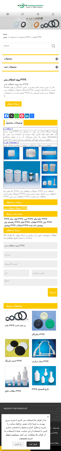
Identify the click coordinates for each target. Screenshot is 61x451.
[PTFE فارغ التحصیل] (43, 376)
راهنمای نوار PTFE (12, 222)
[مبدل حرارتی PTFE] (43, 348)
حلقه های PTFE (40, 219)
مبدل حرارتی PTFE (40, 361)
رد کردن (18, 444)
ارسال (52, 292)
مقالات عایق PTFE (13, 391)
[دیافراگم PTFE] (43, 320)
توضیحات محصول (14, 123)
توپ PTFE (28, 219)
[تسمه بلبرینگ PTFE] (17, 348)
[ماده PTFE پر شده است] (17, 316)
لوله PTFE (18, 219)
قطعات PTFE (36, 37)
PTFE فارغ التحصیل (40, 389)
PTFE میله (8, 219)
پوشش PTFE (10, 225)
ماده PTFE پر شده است (15, 325)
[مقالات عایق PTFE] (17, 377)
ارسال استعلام (13, 104)
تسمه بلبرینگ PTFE (13, 361)
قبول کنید (33, 444)
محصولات (21, 37)
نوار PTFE (47, 222)
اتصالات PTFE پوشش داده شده (29, 225)
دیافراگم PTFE (38, 334)
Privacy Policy (54, 443)
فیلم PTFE (25, 222)
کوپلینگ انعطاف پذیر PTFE (15, 208)
